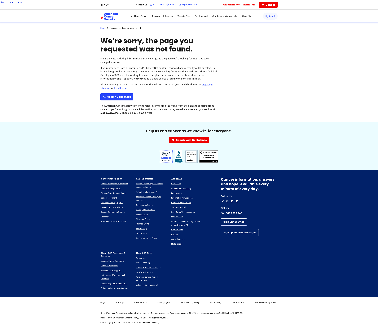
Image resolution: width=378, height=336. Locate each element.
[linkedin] (237, 201)
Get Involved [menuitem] (201, 16)
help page (207, 84)
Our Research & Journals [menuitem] (224, 16)
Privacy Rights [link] (164, 302)
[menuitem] (109, 16)
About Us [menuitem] (246, 16)
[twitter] (222, 201)
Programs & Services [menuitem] (162, 16)
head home (120, 88)
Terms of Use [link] (238, 302)
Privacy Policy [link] (140, 302)
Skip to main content (11, 2)
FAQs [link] (102, 302)
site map (105, 88)
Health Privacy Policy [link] (190, 302)
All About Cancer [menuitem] (139, 16)
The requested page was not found (125, 28)
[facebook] (232, 201)
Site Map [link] (120, 302)
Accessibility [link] (215, 302)
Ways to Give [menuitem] (183, 16)
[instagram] (227, 201)
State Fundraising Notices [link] (266, 302)
